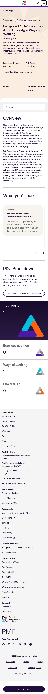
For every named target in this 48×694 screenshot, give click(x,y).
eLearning (8, 10)
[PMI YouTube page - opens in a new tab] (19, 644)
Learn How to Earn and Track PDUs (22, 293)
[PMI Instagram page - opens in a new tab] (14, 644)
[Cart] (37, 3)
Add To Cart (24, 689)
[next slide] (43, 253)
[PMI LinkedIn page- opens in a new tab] (25, 644)
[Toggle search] (44, 3)
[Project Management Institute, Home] (24, 3)
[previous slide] (36, 253)
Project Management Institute (11, 619)
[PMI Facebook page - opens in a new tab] (3, 644)
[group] (22, 227)
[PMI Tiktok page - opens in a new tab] (30, 644)
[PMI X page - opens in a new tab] (9, 644)
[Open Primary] (4, 3)
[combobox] (24, 107)
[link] (18, 10)
